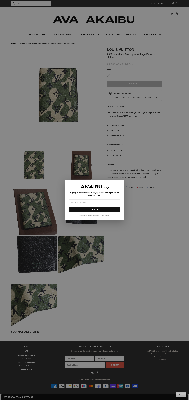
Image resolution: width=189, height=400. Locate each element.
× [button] (121, 182)
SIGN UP (94, 209)
